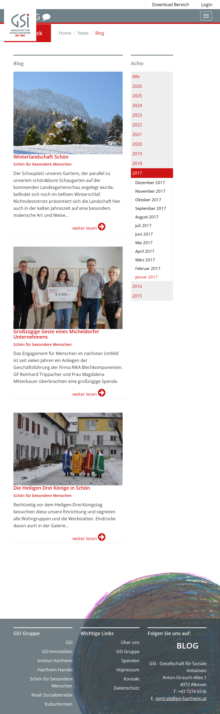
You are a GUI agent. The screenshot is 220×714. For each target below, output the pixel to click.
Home (65, 33)
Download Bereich (170, 5)
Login (206, 5)
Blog (188, 645)
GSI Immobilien (57, 651)
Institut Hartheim (55, 661)
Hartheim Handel (55, 670)
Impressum (128, 670)
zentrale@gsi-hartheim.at (181, 698)
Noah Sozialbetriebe (51, 695)
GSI (69, 642)
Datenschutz (127, 688)
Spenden (131, 661)
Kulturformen (58, 704)
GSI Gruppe (128, 651)
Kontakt (132, 679)
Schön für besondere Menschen (51, 682)
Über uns (130, 642)
